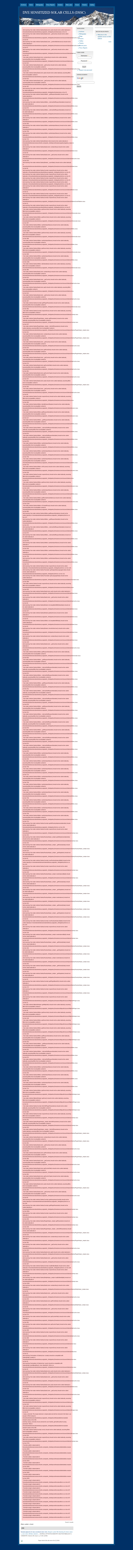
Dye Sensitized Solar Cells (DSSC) (54, 12)
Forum (77, 5)
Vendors (60, 5)
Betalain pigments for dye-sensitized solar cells (34, 1532)
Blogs (80, 36)
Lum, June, (25, 1534)
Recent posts (83, 45)
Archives (23, 5)
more (109, 41)
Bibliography (39, 5)
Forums (81, 38)
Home (31, 5)
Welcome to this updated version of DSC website (104, 36)
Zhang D (50, 1532)
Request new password (85, 70)
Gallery (92, 5)
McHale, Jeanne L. (34, 1534)
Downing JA (62, 1532)
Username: (84, 55)
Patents (84, 5)
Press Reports (50, 5)
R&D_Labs (69, 5)
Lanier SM (55, 1532)
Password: (84, 61)
